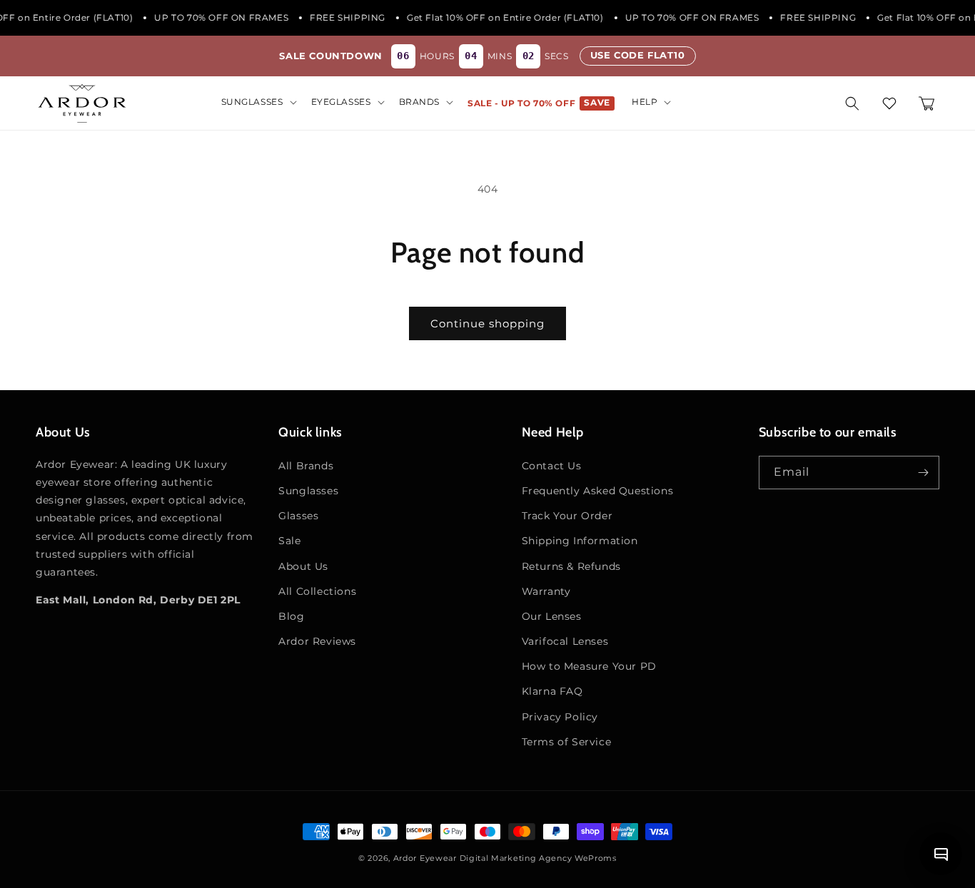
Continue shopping (487, 323)
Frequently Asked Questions (598, 490)
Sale (289, 540)
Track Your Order (567, 515)
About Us (303, 566)
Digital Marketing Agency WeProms (538, 858)
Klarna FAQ (552, 691)
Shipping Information (580, 540)
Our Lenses (552, 616)
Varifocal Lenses (565, 641)
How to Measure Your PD (589, 666)
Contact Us (552, 465)
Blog (291, 616)
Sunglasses (308, 490)
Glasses (298, 515)
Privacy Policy (560, 716)
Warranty (546, 591)
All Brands (305, 465)
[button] (258, 102)
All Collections (317, 591)
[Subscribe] (923, 472)
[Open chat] (940, 853)
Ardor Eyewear (425, 858)
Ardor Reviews (317, 641)
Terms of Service (567, 741)
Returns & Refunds (571, 566)
